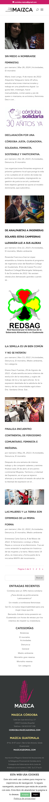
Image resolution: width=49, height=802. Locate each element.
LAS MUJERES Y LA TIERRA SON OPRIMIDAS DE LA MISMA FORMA (23, 518)
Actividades (37, 67)
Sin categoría (11, 364)
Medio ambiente (24, 251)
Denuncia (9, 162)
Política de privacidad (24, 799)
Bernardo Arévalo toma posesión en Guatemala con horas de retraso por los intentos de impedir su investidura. (24, 617)
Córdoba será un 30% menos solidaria (24, 591)
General (25, 649)
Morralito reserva (24, 662)
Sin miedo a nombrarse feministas (24, 603)
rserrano (12, 67)
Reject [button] (35, 795)
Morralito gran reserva (24, 657)
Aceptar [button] (25, 795)
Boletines (24, 633)
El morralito (10, 71)
